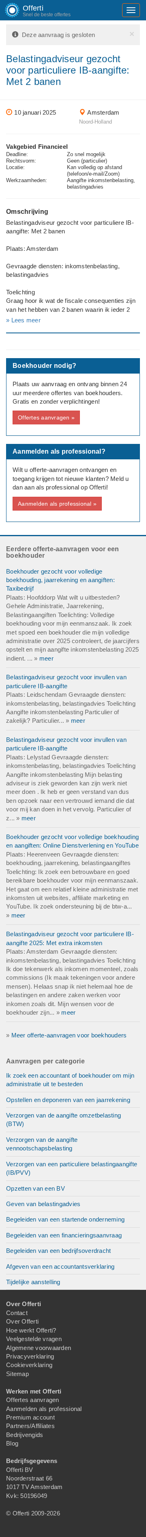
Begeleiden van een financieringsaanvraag (64, 1235)
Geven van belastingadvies (43, 1203)
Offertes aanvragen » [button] (46, 417)
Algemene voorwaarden (38, 1347)
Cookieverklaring (29, 1364)
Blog (12, 1443)
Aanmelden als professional (44, 1408)
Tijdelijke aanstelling (33, 1281)
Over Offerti (22, 1321)
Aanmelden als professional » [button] (57, 503)
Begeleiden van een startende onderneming (65, 1219)
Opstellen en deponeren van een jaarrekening (68, 1099)
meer (46, 658)
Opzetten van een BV (35, 1188)
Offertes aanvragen (32, 1399)
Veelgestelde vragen (34, 1338)
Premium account (30, 1417)
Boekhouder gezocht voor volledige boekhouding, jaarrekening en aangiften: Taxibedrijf (60, 580)
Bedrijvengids (24, 1434)
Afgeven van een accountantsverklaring (60, 1266)
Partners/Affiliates (30, 1425)
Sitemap (17, 1373)
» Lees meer (23, 320)
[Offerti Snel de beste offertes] (6, 10)
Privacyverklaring (30, 1356)
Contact (17, 1312)
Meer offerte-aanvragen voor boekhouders (69, 1035)
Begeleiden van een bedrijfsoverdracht (58, 1250)
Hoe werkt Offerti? (31, 1330)
